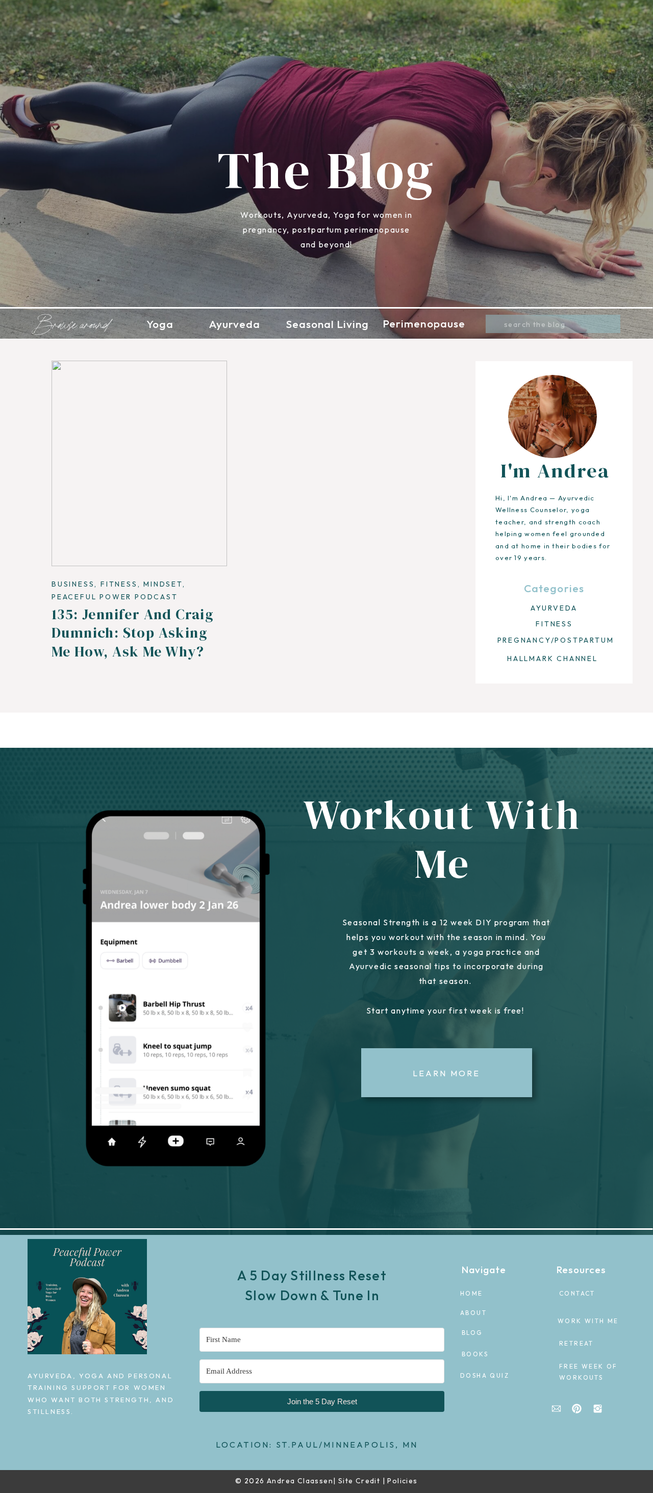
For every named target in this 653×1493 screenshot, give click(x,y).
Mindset (163, 584)
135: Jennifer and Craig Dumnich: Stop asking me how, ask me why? (133, 632)
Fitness (119, 584)
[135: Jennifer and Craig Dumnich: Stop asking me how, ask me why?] (139, 463)
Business (73, 584)
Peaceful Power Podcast (115, 596)
